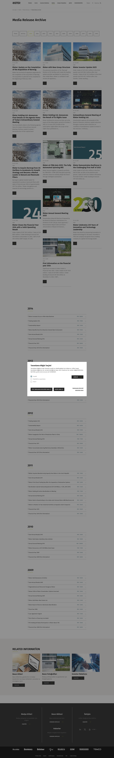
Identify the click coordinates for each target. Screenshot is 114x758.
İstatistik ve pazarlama (39, 379)
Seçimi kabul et (59, 389)
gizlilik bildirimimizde (42, 372)
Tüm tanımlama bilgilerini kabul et (41, 389)
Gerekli (35, 376)
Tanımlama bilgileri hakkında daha (77, 389)
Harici (34, 381)
